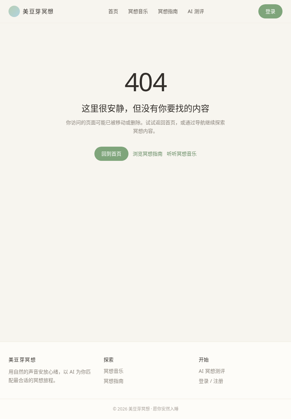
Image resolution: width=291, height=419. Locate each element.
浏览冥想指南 (148, 153)
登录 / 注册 (211, 380)
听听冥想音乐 (182, 153)
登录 (270, 11)
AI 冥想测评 (212, 371)
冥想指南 (168, 11)
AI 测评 (196, 11)
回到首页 (111, 153)
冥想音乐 (138, 11)
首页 (113, 11)
